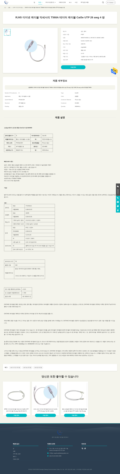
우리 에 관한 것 (49, 2)
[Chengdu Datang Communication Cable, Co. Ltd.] (13, 2)
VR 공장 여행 (84, 2)
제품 (39, 2)
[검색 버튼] (103, 2)
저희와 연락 (62, 2)
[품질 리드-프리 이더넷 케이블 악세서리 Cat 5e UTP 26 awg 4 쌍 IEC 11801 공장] (45, 395)
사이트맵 (78, 469)
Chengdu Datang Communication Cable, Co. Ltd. (51, 469)
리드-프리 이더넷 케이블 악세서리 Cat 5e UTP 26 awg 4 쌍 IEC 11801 (45, 410)
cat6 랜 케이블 (38, 367)
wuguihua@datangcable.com (60, 453)
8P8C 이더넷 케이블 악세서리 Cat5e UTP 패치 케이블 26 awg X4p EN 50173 (16, 410)
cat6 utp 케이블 (27, 367)
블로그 (14, 456)
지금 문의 (16, 415)
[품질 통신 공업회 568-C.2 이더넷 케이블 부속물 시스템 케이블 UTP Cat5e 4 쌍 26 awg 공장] (74, 395)
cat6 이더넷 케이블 (15, 367)
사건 (76, 2)
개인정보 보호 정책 (87, 469)
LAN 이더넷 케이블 (18, 7)
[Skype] (82, 449)
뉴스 (70, 2)
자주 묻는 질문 (16, 453)
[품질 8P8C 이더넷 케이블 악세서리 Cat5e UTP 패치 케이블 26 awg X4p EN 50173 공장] (16, 395)
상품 (9, 7)
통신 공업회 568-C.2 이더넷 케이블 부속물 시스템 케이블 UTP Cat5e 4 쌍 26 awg (74, 410)
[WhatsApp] (85, 449)
